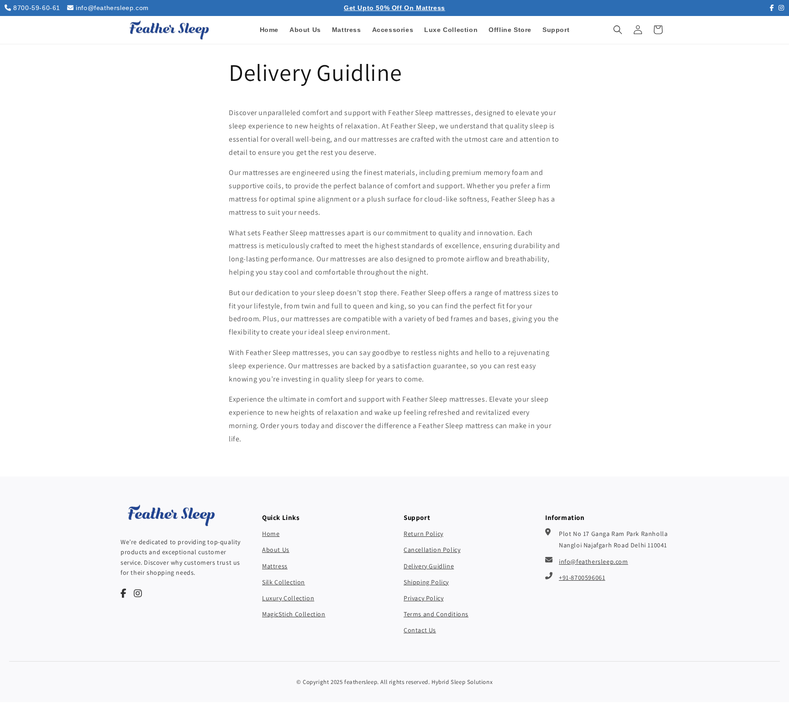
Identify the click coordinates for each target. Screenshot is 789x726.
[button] (618, 30)
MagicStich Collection (294, 614)
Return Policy (423, 534)
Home (270, 534)
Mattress (275, 566)
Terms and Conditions (436, 614)
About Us (275, 550)
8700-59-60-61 (36, 7)
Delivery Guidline (429, 566)
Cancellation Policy (432, 550)
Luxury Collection (288, 598)
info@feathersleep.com (112, 7)
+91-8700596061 (582, 577)
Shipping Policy (426, 582)
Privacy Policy (423, 598)
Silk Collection (283, 582)
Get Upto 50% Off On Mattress (394, 7)
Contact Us (420, 630)
